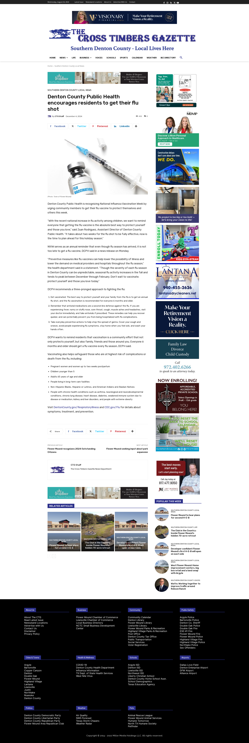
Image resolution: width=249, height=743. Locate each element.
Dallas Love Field (189, 664)
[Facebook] (164, 2)
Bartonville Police (189, 620)
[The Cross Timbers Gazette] (124, 39)
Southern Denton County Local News (69, 66)
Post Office (134, 633)
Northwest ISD (136, 673)
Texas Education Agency (141, 684)
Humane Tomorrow (138, 720)
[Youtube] (178, 2)
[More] (136, 126)
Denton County (32, 698)
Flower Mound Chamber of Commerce (97, 617)
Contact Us (30, 628)
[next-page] (54, 556)
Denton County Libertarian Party (42, 718)
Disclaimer (30, 631)
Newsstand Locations (36, 622)
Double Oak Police (190, 625)
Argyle (27, 664)
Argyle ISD (133, 664)
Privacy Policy (32, 633)
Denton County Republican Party (42, 720)
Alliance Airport (188, 673)
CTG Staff (59, 116)
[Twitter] (174, 2)
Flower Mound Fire (190, 633)
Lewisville (29, 687)
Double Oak (30, 675)
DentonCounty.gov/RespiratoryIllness (76, 407)
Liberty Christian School (141, 675)
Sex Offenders (187, 647)
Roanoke (29, 695)
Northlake (29, 692)
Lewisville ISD (135, 670)
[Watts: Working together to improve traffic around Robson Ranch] (162, 585)
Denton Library (136, 620)
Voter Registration (138, 644)
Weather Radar (84, 723)
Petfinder (133, 726)
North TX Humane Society (142, 723)
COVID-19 (81, 664)
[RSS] (171, 2)
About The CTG (32, 617)
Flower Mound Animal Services (145, 718)
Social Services (136, 642)
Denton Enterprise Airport (194, 667)
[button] (181, 57)
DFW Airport (187, 670)
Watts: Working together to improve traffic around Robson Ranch (185, 586)
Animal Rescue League (140, 715)
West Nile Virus (84, 675)
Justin (27, 689)
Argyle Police (187, 617)
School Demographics (140, 681)
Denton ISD (134, 667)
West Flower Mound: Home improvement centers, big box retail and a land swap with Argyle (185, 569)
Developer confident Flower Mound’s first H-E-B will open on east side (131, 545)
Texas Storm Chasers (87, 720)
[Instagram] (167, 2)
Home (50, 66)
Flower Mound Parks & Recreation (146, 628)
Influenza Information (87, 670)
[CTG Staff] (50, 116)
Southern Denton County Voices (185, 580)
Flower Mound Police (191, 636)
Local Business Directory (89, 622)
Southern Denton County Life (97, 539)
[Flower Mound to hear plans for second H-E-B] (64, 531)
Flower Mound (32, 678)
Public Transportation (139, 639)
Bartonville (30, 667)
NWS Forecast (84, 718)
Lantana (28, 684)
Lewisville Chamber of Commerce (94, 620)
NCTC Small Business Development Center (95, 627)
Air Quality (81, 715)
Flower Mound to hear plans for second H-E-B (64, 546)
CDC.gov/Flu (112, 407)
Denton (28, 673)
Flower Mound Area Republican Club (44, 723)
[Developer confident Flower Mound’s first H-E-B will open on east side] (131, 531)
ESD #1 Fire (186, 631)
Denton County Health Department (95, 667)
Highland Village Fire (191, 639)
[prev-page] (49, 556)
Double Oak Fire (188, 628)
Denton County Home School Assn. (147, 678)
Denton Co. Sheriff (190, 622)
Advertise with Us (34, 625)
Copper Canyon (33, 670)
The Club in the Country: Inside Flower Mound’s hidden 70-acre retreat (97, 545)
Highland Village (33, 681)
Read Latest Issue (33, 620)
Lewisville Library (137, 625)
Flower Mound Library (140, 622)
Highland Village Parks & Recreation (147, 631)
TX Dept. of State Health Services (94, 673)
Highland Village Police (192, 642)
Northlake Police (189, 644)
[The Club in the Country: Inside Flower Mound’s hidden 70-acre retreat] (97, 531)
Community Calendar (139, 617)
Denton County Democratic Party (42, 715)
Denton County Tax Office (142, 636)
